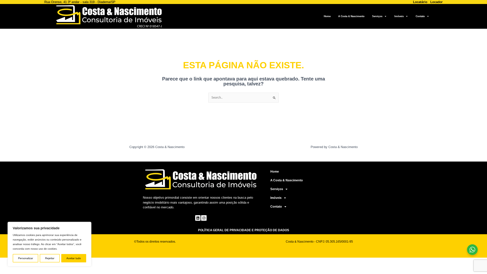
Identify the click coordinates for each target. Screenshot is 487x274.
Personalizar (25, 258)
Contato (420, 16)
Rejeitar (49, 258)
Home (327, 16)
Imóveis (399, 16)
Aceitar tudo (73, 258)
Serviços (377, 16)
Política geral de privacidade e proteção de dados (243, 230)
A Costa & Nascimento (351, 16)
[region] (49, 244)
